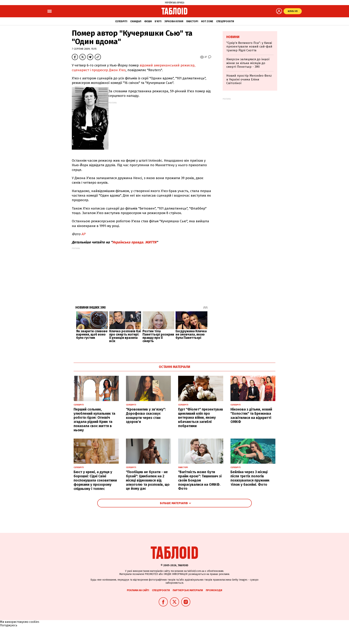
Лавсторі (192, 21)
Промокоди (214, 590)
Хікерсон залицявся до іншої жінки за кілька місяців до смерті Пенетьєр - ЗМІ (247, 63)
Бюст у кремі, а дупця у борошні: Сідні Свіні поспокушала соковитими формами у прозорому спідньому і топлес (95, 480)
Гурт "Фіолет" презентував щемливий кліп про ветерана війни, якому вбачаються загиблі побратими (200, 417)
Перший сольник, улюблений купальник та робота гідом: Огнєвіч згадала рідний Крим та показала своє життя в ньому (94, 419)
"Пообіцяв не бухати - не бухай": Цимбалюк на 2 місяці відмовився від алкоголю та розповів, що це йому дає (148, 480)
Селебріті (121, 21)
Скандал (135, 21)
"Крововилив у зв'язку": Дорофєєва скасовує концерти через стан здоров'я (146, 415)
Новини (232, 37)
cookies (34, 622)
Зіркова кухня (173, 21)
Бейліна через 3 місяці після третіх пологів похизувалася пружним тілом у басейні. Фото (249, 478)
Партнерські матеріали (188, 590)
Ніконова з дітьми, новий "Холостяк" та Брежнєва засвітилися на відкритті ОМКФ (251, 415)
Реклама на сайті (138, 590)
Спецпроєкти (225, 21)
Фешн (148, 21)
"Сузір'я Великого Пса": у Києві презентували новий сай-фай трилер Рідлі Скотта (249, 46)
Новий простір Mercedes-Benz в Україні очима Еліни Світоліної (249, 79)
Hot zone (207, 21)
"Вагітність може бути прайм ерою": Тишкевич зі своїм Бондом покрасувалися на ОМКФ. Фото (200, 480)
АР (83, 234)
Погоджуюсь (8, 625)
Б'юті (158, 21)
